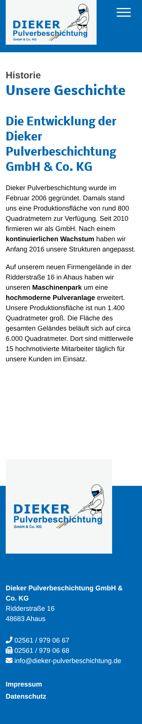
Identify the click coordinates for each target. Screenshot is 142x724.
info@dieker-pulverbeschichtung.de (67, 661)
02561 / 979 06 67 (41, 640)
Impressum (24, 684)
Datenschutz (26, 696)
